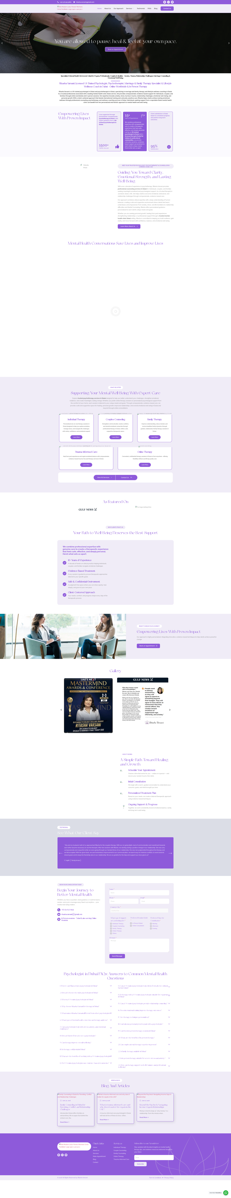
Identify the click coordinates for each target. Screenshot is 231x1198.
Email (142, 898)
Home (99, 8)
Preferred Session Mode (139, 919)
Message (112, 938)
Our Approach (118, 8)
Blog (155, 8)
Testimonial (141, 8)
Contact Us (125, 477)
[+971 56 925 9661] (58, 909)
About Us (107, 8)
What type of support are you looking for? (118, 919)
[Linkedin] (172, 2)
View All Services (103, 477)
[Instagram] (168, 2)
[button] (2, 43)
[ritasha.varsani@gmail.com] (58, 914)
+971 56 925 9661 (67, 910)
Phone (111, 898)
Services (129, 8)
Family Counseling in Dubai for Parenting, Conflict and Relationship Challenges (75, 1107)
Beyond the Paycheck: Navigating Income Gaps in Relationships (154, 1106)
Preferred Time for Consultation (157, 919)
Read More (64, 1122)
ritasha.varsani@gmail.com (71, 914)
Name (111, 889)
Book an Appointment (115, 53)
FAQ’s (149, 8)
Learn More (76, 437)
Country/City (115, 907)
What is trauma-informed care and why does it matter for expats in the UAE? (115, 1107)
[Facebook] (164, 2)
